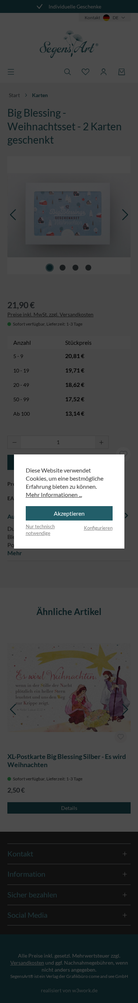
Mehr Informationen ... (54, 494)
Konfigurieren (98, 528)
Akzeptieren (69, 513)
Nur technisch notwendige (40, 529)
